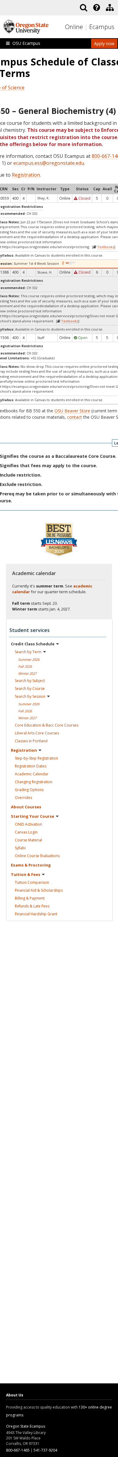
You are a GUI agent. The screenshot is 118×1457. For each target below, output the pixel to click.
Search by (28, 651)
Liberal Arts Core (37, 733)
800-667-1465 (18, 1450)
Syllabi (20, 847)
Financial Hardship (36, 913)
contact (74, 417)
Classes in (31, 740)
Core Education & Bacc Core (46, 725)
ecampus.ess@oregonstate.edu (48, 163)
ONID (28, 824)
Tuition (32, 882)
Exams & (31, 865)
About (26, 807)
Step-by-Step (36, 758)
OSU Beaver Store (72, 411)
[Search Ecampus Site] (83, 7)
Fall (25, 666)
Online (74, 27)
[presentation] (96, 7)
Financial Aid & (39, 890)
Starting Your (32, 816)
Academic (31, 774)
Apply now (104, 43)
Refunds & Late (32, 906)
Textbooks (105, 246)
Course (28, 840)
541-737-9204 (45, 1450)
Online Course (37, 855)
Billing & (29, 898)
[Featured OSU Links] (96, 7)
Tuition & (25, 874)
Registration (26, 174)
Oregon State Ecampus (25, 1426)
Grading (29, 789)
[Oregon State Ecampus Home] (86, 27)
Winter (27, 673)
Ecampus (101, 27)
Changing (33, 781)
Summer (28, 659)
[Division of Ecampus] (110, 7)
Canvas (26, 832)
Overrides (23, 797)
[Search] (83, 7)
